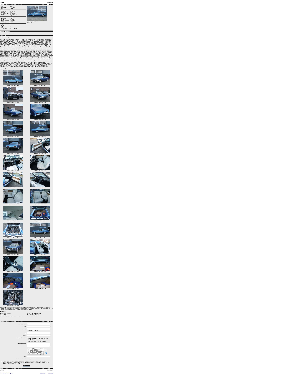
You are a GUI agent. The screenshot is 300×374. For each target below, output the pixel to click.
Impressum (42, 373)
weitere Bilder (30, 22)
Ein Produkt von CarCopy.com (6, 373)
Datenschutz (50, 373)
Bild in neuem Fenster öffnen (33, 21)
